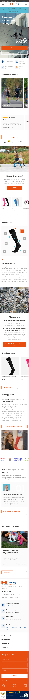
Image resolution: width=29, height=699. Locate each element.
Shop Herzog (14, 47)
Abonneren (14, 675)
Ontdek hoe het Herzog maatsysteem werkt (14, 344)
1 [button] (13, 137)
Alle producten (7, 387)
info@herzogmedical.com (12, 594)
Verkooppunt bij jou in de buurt (14, 426)
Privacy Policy (24, 696)
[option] (12, 93)
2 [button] (14, 137)
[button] (2, 4)
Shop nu (14, 187)
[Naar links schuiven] (19, 388)
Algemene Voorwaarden (7, 695)
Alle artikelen (7, 572)
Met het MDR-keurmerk (12, 606)
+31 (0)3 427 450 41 (14, 597)
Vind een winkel (6, 636)
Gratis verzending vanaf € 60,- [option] (9, 1)
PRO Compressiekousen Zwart (8, 376)
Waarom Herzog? (14, 52)
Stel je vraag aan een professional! (11, 511)
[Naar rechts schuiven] (25, 388)
